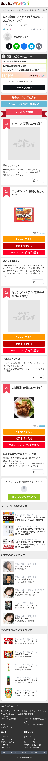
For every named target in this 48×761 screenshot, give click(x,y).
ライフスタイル (7, 747)
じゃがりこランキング (24, 693)
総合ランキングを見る (24, 97)
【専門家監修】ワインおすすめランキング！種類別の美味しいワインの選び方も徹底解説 (30, 544)
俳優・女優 (32, 564)
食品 (10, 25)
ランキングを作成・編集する (24, 104)
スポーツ (5, 745)
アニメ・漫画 (28, 603)
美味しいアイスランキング (26, 641)
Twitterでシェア (24, 87)
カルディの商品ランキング (26, 680)
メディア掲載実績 (8, 719)
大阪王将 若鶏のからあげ (27, 387)
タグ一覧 (27, 737)
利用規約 (5, 724)
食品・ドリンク (30, 10)
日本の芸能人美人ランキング (27, 592)
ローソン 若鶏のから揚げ (27, 123)
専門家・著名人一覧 (32, 745)
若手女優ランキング (23, 618)
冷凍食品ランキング (23, 654)
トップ (3, 10)
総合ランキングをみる (24, 497)
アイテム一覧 (29, 739)
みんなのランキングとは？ (12, 711)
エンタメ (18, 603)
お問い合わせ (6, 727)
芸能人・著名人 (20, 564)
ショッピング (15, 10)
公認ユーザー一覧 (31, 747)
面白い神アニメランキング (26, 605)
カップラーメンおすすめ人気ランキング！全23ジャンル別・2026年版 (30, 518)
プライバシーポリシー (33, 724)
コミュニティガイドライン (35, 711)
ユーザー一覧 (29, 742)
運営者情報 (28, 714)
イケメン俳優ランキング (25, 579)
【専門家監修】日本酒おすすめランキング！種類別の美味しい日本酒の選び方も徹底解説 (30, 531)
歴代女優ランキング (23, 566)
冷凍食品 (23, 25)
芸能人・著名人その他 (36, 590)
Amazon (42, 233)
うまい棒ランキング (23, 667)
